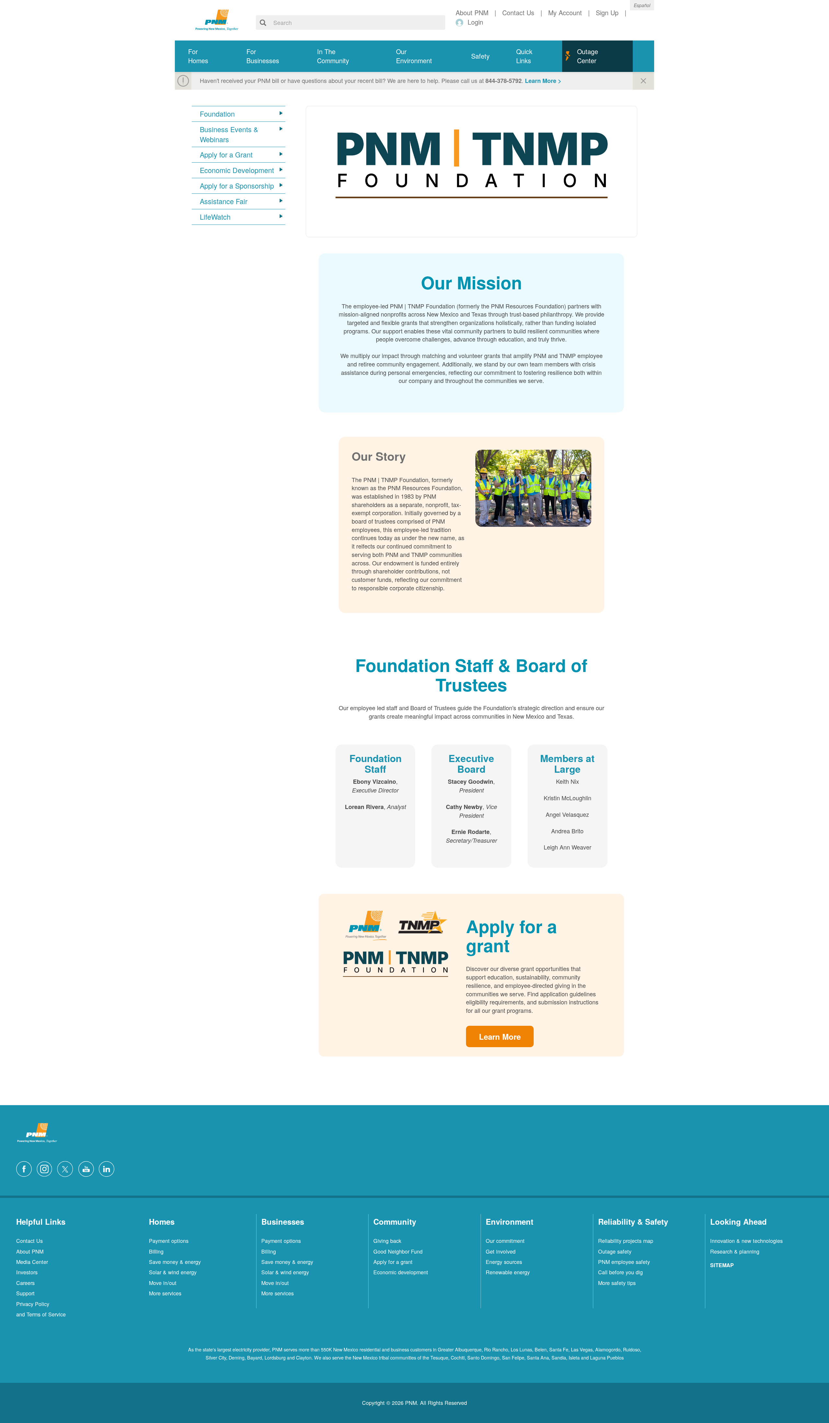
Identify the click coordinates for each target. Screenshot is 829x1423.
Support (25, 1293)
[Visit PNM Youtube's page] (87, 1168)
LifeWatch (215, 217)
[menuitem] (204, 56)
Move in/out (162, 1283)
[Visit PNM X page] (67, 1168)
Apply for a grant (393, 1262)
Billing (156, 1251)
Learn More (500, 1036)
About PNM (29, 1251)
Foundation (217, 114)
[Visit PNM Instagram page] (46, 1168)
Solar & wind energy (173, 1272)
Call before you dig (620, 1272)
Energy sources (504, 1262)
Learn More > (543, 80)
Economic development (400, 1272)
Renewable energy (508, 1272)
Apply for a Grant (226, 154)
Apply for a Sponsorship (237, 186)
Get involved (501, 1251)
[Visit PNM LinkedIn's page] (108, 1168)
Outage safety (614, 1251)
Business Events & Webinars (229, 134)
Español (642, 5)
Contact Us (29, 1240)
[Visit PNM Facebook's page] (25, 1168)
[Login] (461, 22)
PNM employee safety (624, 1262)
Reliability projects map (625, 1240)
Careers (25, 1283)
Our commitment (505, 1240)
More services (165, 1293)
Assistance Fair (223, 201)
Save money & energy (175, 1262)
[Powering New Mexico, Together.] (217, 19)
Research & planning (734, 1251)
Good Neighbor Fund (398, 1251)
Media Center (32, 1262)
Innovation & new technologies (746, 1240)
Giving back (387, 1240)
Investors (27, 1272)
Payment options (168, 1240)
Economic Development (237, 170)
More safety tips (617, 1283)
